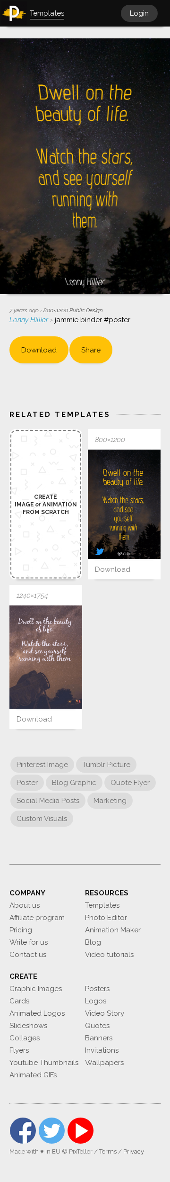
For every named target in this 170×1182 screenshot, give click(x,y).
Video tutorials (109, 954)
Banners (98, 1038)
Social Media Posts (48, 800)
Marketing (110, 800)
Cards (19, 1001)
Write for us (28, 942)
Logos (95, 1001)
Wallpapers (104, 1062)
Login (139, 13)
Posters (97, 988)
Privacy (133, 1151)
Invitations (102, 1050)
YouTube (81, 1131)
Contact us (27, 954)
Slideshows (28, 1025)
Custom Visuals (42, 818)
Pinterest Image (42, 764)
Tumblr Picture (106, 764)
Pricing (20, 930)
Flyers (19, 1050)
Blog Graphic (74, 782)
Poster (27, 782)
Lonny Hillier (29, 320)
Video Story (104, 1013)
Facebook (23, 1131)
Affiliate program (37, 917)
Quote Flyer (130, 782)
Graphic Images (35, 988)
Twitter (52, 1131)
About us (24, 905)
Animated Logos (37, 1013)
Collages (24, 1038)
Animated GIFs (33, 1075)
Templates (102, 905)
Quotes (97, 1025)
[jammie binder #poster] (124, 504)
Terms (108, 1151)
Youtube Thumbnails (43, 1062)
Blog (93, 942)
